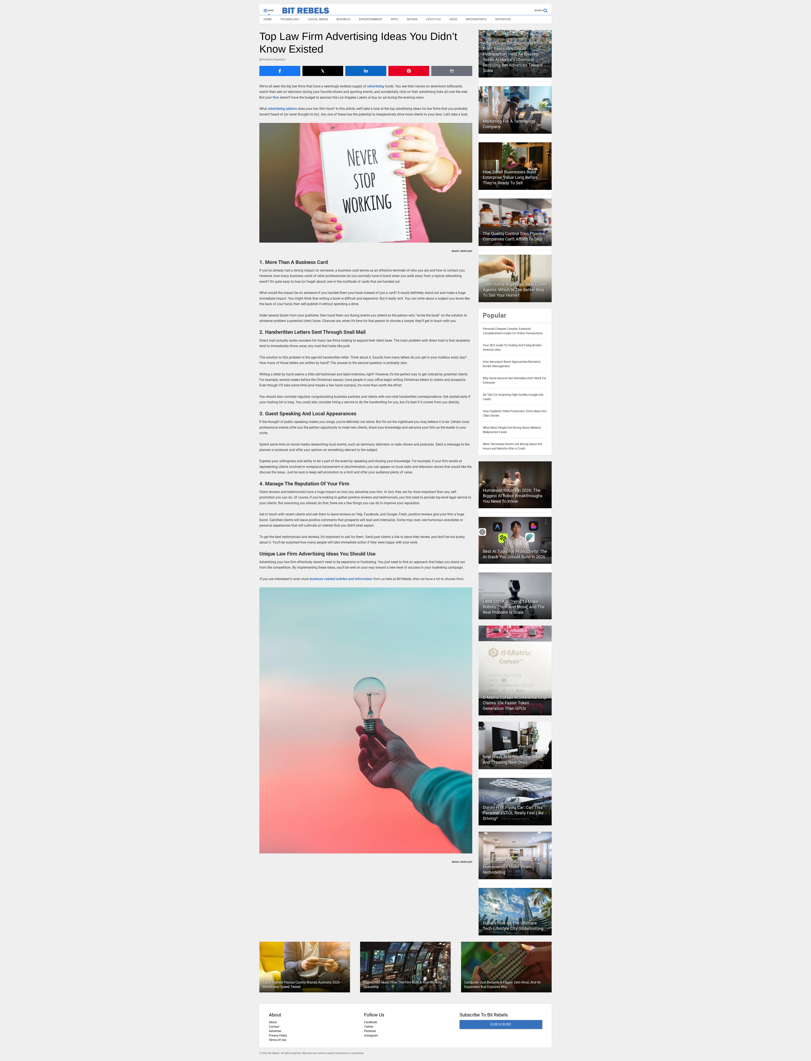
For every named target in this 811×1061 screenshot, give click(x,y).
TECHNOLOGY (289, 19)
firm (276, 97)
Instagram (371, 1035)
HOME (268, 19)
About (273, 1022)
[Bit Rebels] (303, 12)
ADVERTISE (503, 19)
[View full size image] (365, 183)
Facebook (370, 1022)
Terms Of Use (277, 1040)
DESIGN (412, 19)
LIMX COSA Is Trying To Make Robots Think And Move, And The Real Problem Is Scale (514, 607)
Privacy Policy (278, 1035)
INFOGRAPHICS (476, 19)
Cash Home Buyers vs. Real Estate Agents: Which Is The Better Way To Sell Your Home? (515, 290)
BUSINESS (343, 19)
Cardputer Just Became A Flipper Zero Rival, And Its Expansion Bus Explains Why (502, 984)
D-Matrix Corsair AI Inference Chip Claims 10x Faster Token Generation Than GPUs (515, 703)
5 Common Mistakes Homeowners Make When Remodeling (507, 867)
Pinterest (370, 1031)
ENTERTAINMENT (370, 19)
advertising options (282, 109)
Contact (274, 1026)
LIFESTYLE (433, 19)
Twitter (368, 1026)
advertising (375, 86)
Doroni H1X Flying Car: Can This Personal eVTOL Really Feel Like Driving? (513, 813)
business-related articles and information (340, 579)
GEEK (453, 19)
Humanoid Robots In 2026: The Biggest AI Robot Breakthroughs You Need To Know (512, 496)
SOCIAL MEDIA (318, 19)
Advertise (275, 1031)
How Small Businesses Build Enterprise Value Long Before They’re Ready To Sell (510, 177)
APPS (394, 19)
